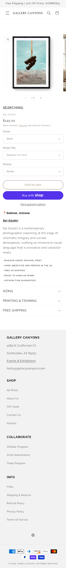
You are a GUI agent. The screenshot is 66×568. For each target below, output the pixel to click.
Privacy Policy (15, 511)
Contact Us (14, 415)
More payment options (33, 204)
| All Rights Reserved (46, 563)
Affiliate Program (17, 446)
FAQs (10, 486)
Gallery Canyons (26, 563)
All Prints (12, 390)
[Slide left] (25, 98)
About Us (12, 398)
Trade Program (16, 463)
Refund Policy (16, 503)
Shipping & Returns (19, 495)
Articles (11, 423)
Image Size (9, 147)
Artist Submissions (18, 455)
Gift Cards (13, 406)
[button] (7, 13)
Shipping (23, 125)
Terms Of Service (17, 519)
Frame (6, 131)
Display (7, 164)
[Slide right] (41, 98)
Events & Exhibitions (21, 360)
